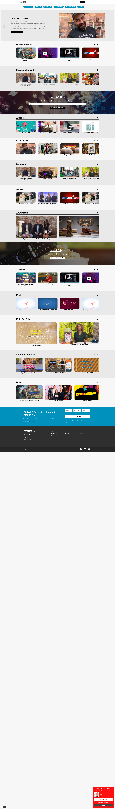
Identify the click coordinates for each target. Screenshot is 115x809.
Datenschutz (81, 435)
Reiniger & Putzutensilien (48, 84)
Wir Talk (48, 59)
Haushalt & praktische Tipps (57, 440)
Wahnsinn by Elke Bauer (26, 203)
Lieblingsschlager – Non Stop (25, 309)
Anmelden (77, 416)
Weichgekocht (48, 154)
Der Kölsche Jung (48, 284)
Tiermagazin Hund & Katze (56, 435)
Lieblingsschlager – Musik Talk (48, 309)
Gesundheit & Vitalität (55, 437)
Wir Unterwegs (58, 400)
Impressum (81, 433)
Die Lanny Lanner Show (92, 59)
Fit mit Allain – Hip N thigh (58, 372)
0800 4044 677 (27, 436)
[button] (5, 26)
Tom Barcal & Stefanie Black (48, 132)
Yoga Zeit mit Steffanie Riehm (29, 373)
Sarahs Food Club (92, 154)
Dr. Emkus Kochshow (26, 154)
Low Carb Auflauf (26, 132)
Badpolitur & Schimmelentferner (70, 132)
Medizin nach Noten (87, 372)
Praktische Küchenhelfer (92, 84)
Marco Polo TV (87, 400)
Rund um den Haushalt (69, 178)
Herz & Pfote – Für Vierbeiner (70, 84)
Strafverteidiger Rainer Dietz (79, 239)
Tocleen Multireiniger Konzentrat (91, 132)
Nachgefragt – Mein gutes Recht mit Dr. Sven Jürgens (36, 238)
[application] (45, 2)
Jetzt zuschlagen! (103, 799)
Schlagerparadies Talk (70, 309)
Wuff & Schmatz (36, 345)
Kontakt (67, 433)
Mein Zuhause (54, 433)
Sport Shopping (47, 178)
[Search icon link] (94, 2)
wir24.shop (31, 421)
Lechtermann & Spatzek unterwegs (29, 400)
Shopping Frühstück (70, 154)
